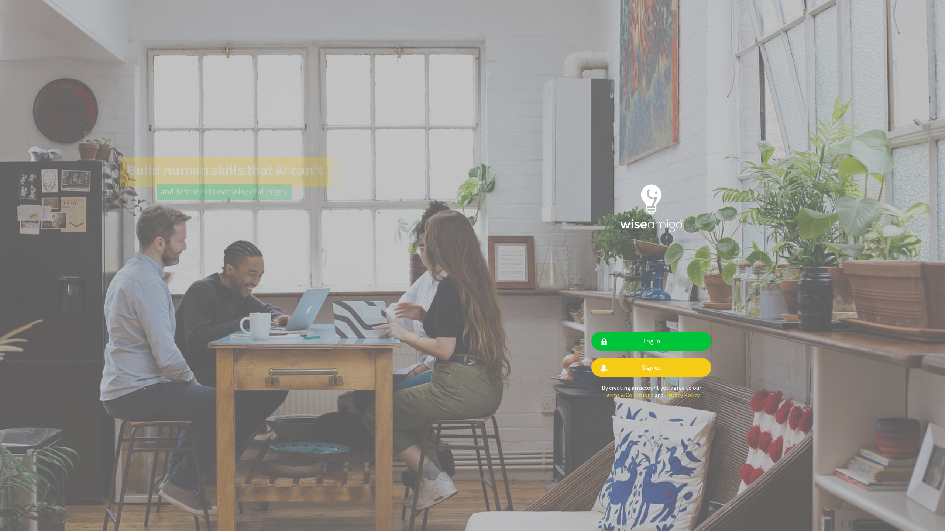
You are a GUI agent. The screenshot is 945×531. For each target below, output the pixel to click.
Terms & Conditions (628, 395)
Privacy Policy (682, 395)
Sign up (652, 367)
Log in (651, 341)
